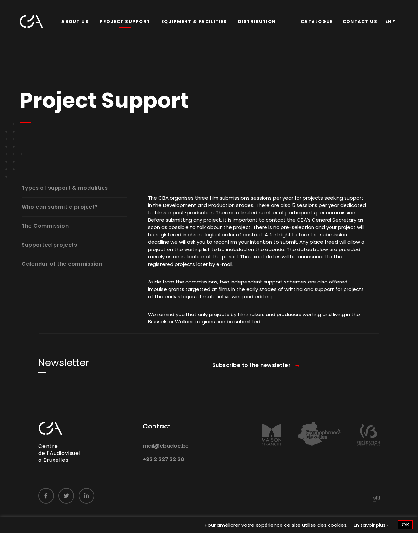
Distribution (257, 21)
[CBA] (31, 21)
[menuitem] (74, 21)
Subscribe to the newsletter (251, 365)
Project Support (125, 21)
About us (74, 21)
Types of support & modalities (65, 188)
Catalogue (317, 21)
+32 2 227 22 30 (163, 459)
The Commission (45, 226)
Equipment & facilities (194, 21)
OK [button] (405, 524)
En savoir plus (370, 525)
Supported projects (49, 245)
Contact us (360, 21)
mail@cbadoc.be (166, 446)
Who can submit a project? (60, 207)
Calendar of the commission (62, 263)
